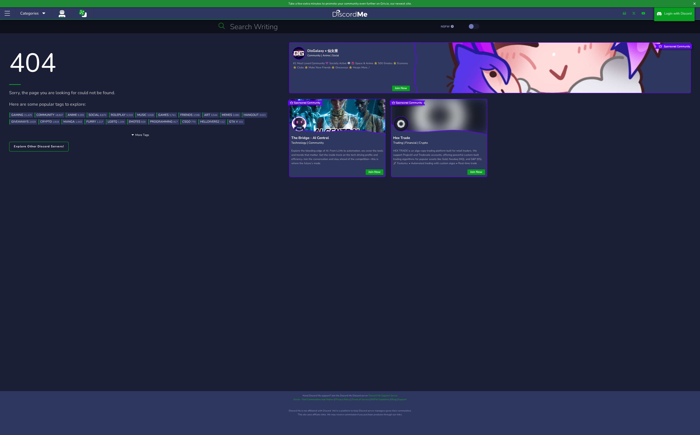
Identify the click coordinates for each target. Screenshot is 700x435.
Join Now (401, 88)
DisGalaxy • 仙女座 (322, 50)
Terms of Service (360, 399)
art (210, 115)
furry (94, 122)
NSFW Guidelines (380, 399)
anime (76, 115)
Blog (393, 399)
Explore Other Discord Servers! (39, 146)
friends (190, 115)
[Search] (222, 26)
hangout (255, 115)
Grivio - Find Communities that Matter (313, 399)
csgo (189, 122)
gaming (21, 115)
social (97, 115)
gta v (236, 122)
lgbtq (116, 122)
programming (164, 122)
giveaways (23, 122)
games (167, 115)
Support (402, 399)
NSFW (445, 27)
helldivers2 (212, 122)
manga (72, 122)
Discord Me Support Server (383, 395)
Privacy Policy (342, 399)
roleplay (122, 115)
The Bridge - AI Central (310, 138)
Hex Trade (401, 138)
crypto (49, 122)
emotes (137, 122)
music (145, 115)
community (49, 115)
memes (230, 115)
